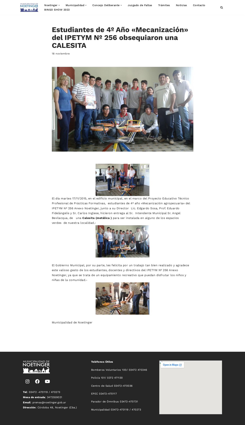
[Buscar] (221, 7)
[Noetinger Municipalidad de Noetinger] (29, 7)
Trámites (164, 5)
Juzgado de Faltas (140, 5)
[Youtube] (47, 381)
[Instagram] (27, 381)
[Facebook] (37, 381)
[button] (59, 5)
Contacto (199, 5)
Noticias (181, 5)
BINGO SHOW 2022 (57, 9)
